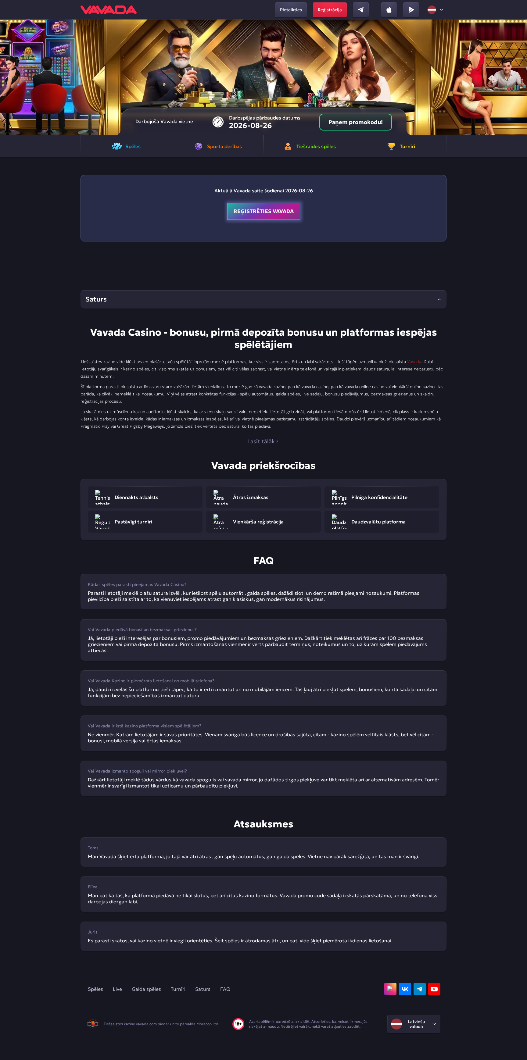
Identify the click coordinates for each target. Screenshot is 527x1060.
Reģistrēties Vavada (264, 211)
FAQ (225, 989)
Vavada (414, 361)
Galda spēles (146, 989)
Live (117, 989)
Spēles (95, 989)
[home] (109, 9)
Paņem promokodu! (355, 122)
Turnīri (178, 989)
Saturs (202, 989)
